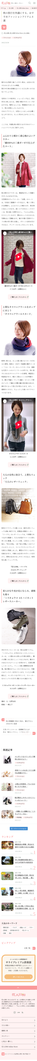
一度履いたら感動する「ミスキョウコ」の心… (25, 812)
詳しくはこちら (18, 977)
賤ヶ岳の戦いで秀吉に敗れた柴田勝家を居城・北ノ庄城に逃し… (24, 907)
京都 (4, 933)
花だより (5, 1020)
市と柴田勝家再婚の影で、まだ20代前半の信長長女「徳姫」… (24, 861)
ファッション (7, 37)
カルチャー (5, 1036)
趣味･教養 (18, 842)
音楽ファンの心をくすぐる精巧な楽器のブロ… (25, 771)
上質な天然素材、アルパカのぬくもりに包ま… (25, 785)
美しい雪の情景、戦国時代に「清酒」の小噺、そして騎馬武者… (24, 891)
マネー (31, 927)
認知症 (5, 930)
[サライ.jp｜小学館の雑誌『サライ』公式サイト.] (3, 8)
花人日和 (11, 8)
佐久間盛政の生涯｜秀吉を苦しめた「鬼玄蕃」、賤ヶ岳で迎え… (24, 876)
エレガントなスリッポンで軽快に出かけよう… (25, 757)
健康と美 (5, 1030)
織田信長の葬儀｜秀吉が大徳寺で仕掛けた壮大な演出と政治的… (24, 845)
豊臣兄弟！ (6, 927)
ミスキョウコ (17, 37)
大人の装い (27, 33)
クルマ (15, 927)
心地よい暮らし (7, 1041)
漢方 (10, 933)
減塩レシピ (23, 927)
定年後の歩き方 (14, 930)
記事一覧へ (27, 948)
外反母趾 (19, 817)
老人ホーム (25, 930)
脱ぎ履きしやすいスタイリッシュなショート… (25, 798)
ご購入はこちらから (18, 297)
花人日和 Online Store (23, 8)
